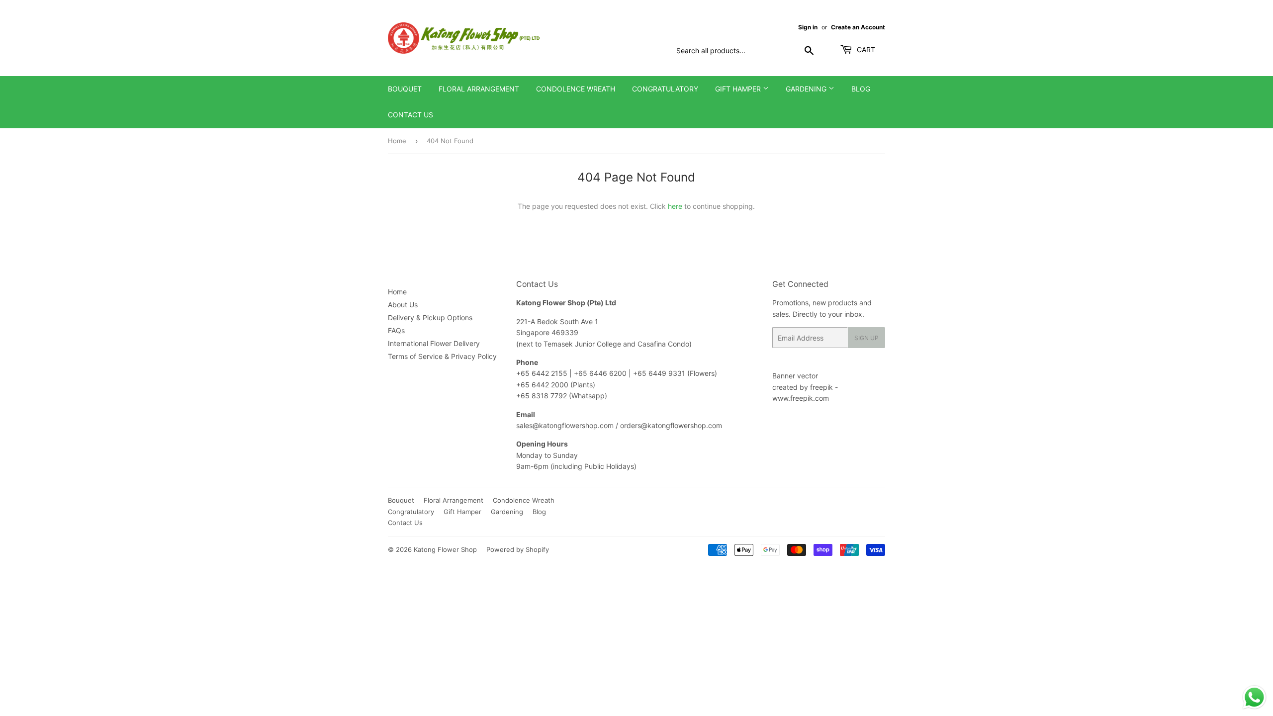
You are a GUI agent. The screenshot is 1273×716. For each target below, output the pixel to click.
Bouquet (405, 89)
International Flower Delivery (434, 343)
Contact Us (410, 114)
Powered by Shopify (517, 549)
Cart (865, 49)
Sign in (808, 27)
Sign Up (866, 338)
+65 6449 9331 (660, 373)
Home (397, 141)
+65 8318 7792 (541, 395)
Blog (860, 89)
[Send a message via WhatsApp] (1254, 697)
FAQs (396, 330)
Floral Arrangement (479, 89)
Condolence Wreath (575, 89)
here (675, 206)
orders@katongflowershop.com (671, 425)
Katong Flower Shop (445, 549)
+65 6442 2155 (542, 373)
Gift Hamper (739, 89)
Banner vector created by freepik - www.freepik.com (805, 386)
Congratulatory (665, 89)
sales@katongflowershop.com (565, 425)
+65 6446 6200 (601, 373)
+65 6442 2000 (542, 384)
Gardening (807, 89)
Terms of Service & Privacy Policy (442, 356)
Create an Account (858, 27)
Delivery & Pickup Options (430, 317)
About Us (403, 304)
